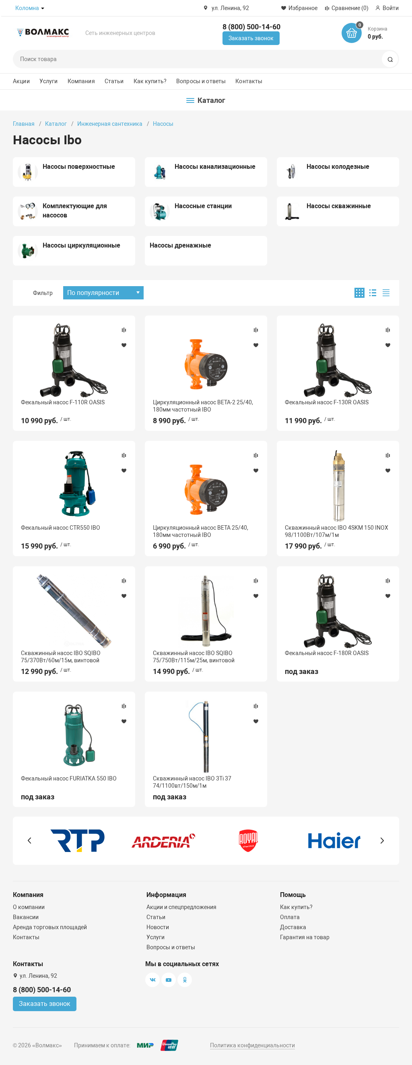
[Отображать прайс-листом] (386, 293)
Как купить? (150, 81)
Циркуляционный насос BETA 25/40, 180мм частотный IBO (200, 531)
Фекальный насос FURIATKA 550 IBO (69, 778)
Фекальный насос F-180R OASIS (327, 653)
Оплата (290, 917)
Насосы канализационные (215, 166)
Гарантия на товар (305, 937)
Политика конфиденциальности (252, 1045)
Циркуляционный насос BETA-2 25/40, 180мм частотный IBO (203, 406)
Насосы (163, 124)
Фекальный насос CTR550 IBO (60, 527)
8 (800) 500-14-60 (251, 27)
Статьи (114, 81)
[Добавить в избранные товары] (123, 344)
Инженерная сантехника (109, 124)
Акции (21, 81)
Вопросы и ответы (201, 81)
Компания (81, 81)
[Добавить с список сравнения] (123, 330)
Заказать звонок (251, 38)
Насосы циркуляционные (81, 245)
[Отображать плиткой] (359, 293)
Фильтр (43, 293)
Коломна (27, 8)
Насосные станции (203, 206)
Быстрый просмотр (74, 360)
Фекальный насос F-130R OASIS (327, 402)
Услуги (48, 81)
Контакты (248, 81)
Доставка (293, 927)
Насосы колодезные (338, 166)
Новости (157, 927)
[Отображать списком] (373, 293)
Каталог (56, 124)
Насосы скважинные (339, 206)
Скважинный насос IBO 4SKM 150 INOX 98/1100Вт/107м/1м (336, 531)
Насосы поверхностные (79, 166)
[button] (29, 840)
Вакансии (26, 917)
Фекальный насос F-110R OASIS (63, 402)
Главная (24, 124)
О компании (29, 907)
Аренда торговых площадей (50, 927)
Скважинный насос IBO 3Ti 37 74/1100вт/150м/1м (192, 782)
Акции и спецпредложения (181, 907)
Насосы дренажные (180, 245)
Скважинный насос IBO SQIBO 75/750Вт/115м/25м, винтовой (194, 657)
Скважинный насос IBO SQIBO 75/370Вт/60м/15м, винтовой (61, 657)
